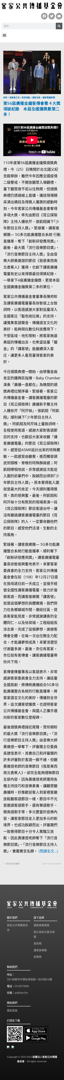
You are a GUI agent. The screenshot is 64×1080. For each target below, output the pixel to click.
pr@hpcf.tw (21, 992)
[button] (4, 35)
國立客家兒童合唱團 (44, 934)
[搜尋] (59, 26)
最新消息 (36, 97)
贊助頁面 (12, 1010)
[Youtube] (59, 16)
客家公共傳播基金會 (17, 927)
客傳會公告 (15, 97)
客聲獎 (38, 956)
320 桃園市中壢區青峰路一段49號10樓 (29, 979)
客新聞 (38, 943)
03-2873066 (22, 986)
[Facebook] (44, 16)
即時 (5, 97)
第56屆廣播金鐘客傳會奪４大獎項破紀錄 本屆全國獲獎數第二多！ (32, 108)
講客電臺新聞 (49, 97)
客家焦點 (26, 97)
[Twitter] (51, 16)
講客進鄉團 (40, 950)
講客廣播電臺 (41, 925)
